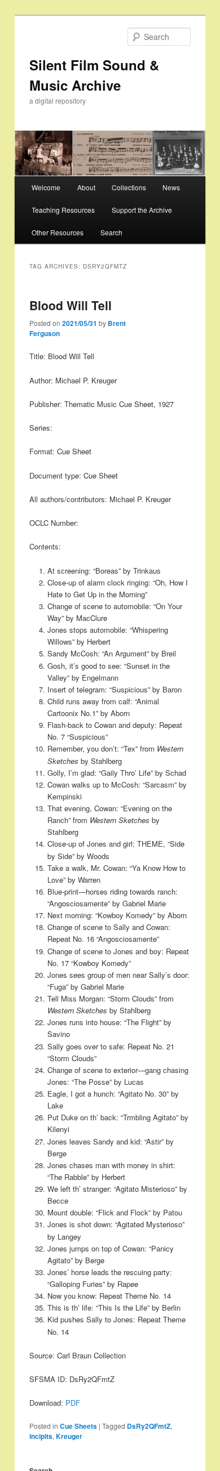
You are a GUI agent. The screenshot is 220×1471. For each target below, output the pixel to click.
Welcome (46, 187)
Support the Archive (142, 209)
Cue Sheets (78, 1426)
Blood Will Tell (70, 305)
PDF (72, 1402)
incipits (40, 1436)
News (171, 187)
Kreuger (69, 1436)
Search (111, 232)
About (86, 187)
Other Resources (57, 232)
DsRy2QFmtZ (148, 1426)
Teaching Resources (63, 209)
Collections (129, 187)
